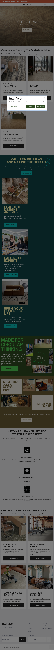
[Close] (44, 97)
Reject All (30, 106)
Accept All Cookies (40, 106)
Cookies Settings (14, 106)
